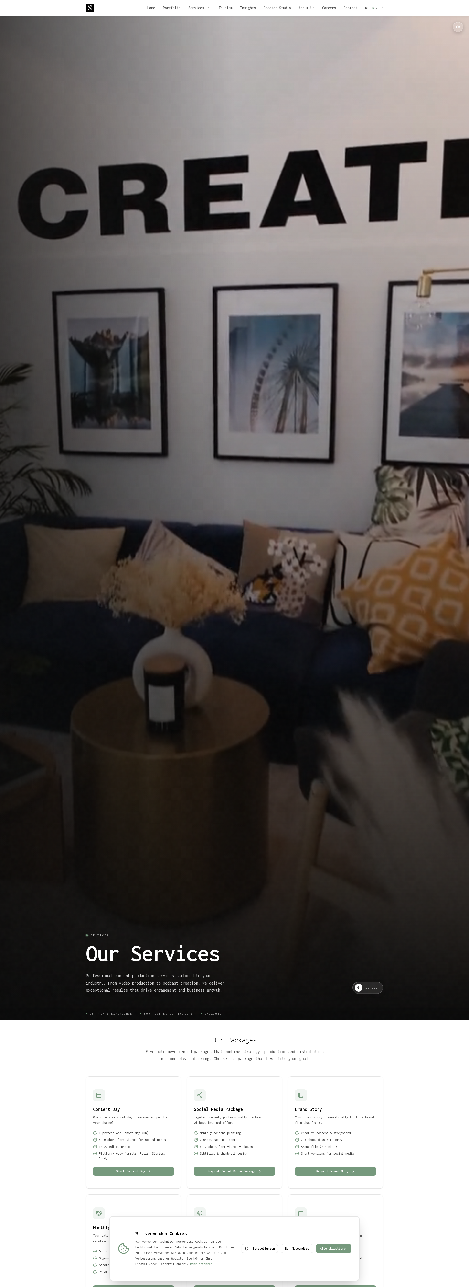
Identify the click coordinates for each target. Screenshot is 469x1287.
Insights (248, 8)
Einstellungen (264, 1248)
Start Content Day (130, 1171)
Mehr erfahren (201, 1264)
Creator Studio (277, 8)
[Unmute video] (458, 27)
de (367, 8)
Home (151, 8)
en (372, 8)
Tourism (225, 8)
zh (377, 8)
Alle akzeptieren (333, 1248)
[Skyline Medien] (90, 8)
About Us (306, 8)
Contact (350, 8)
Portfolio (172, 8)
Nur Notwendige (297, 1248)
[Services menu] (208, 8)
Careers (329, 8)
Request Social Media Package (232, 1171)
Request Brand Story (332, 1171)
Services (196, 8)
